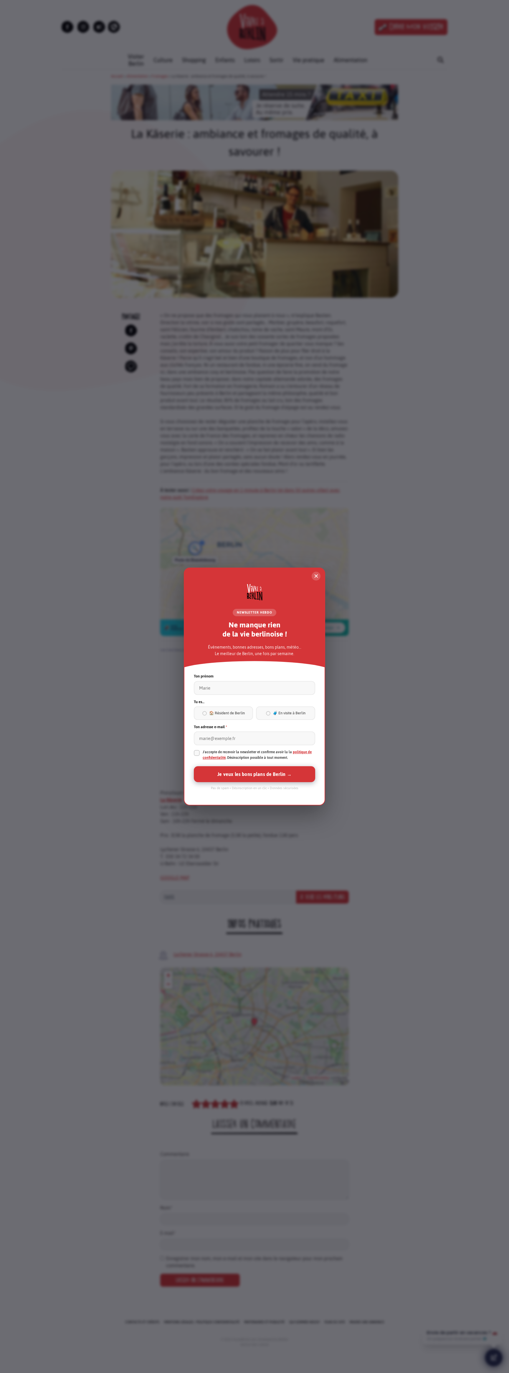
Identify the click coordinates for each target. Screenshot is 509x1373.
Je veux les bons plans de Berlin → (254, 774)
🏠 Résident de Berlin (227, 713)
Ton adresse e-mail (210, 727)
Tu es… (199, 702)
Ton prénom (204, 676)
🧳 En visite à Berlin (289, 713)
